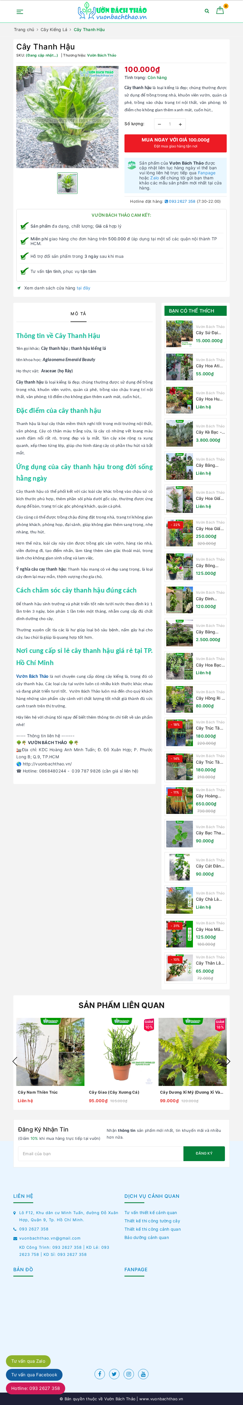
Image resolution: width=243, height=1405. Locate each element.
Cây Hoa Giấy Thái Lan (209, 529)
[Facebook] (100, 1374)
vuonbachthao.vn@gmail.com (50, 1238)
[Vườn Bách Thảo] (113, 11)
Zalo (154, 177)
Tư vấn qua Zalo (28, 1361)
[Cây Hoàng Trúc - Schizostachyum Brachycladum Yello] (179, 800)
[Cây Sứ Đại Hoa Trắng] (179, 334)
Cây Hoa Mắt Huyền (209, 929)
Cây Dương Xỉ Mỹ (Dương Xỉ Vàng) (192, 1092)
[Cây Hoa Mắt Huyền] (179, 934)
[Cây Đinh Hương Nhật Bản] (179, 600)
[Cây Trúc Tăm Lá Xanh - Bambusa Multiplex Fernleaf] (179, 767)
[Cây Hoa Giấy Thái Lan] (179, 533)
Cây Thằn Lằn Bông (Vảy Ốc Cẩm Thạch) (209, 963)
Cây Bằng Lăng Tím (205, 632)
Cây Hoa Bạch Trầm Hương (210, 665)
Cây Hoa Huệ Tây (209, 399)
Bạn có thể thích (192, 311)
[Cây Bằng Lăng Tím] (179, 633)
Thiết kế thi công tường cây (152, 1220)
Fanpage (207, 172)
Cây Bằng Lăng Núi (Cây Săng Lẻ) (210, 465)
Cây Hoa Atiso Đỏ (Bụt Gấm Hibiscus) (210, 366)
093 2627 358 (181, 201)
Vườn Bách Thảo (210, 326)
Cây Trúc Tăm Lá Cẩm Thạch (210, 728)
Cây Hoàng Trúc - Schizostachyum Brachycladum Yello (210, 796)
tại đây (84, 287)
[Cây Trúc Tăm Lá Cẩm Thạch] (179, 733)
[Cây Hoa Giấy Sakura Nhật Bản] (179, 499)
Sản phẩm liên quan (122, 1005)
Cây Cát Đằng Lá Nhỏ (210, 866)
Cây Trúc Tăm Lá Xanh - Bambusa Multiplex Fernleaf (209, 762)
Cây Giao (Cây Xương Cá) (114, 1092)
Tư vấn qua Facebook (34, 1374)
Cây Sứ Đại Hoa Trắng (207, 333)
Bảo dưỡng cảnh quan (146, 1237)
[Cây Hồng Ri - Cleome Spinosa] (179, 699)
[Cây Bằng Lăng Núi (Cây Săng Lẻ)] (179, 466)
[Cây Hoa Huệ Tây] (179, 400)
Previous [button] (14, 1061)
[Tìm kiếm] (207, 12)
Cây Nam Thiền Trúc (38, 1092)
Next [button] (228, 1061)
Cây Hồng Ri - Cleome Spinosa (209, 698)
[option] (67, 117)
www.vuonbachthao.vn (160, 1398)
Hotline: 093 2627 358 (35, 1388)
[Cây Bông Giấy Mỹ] (179, 566)
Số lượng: (134, 123)
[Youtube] (143, 1374)
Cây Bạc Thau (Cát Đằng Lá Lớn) (210, 833)
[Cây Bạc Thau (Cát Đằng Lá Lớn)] (179, 834)
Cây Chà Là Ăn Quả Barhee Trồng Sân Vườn (209, 899)
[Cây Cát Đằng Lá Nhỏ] (179, 867)
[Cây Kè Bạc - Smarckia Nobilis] (179, 433)
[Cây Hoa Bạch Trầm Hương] (179, 666)
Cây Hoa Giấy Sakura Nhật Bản (209, 498)
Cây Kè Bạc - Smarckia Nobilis (209, 432)
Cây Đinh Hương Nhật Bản (208, 599)
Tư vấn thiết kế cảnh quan (150, 1212)
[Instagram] (129, 1374)
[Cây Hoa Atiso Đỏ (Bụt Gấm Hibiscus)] (179, 367)
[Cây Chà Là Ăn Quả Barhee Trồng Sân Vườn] (179, 900)
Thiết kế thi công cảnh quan (152, 1229)
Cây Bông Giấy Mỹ (205, 566)
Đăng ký (204, 1153)
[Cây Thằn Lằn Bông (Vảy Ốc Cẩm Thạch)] (179, 968)
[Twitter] (114, 1374)
